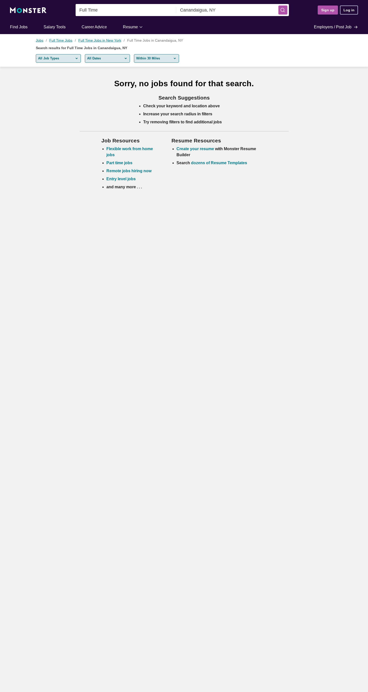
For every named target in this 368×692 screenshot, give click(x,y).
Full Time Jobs (60, 40)
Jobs (39, 40)
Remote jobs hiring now (128, 171)
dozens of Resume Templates (219, 163)
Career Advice (94, 27)
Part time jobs (119, 163)
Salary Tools (55, 27)
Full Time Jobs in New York (99, 40)
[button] (282, 10)
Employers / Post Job (332, 27)
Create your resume (195, 149)
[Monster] (28, 10)
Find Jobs (19, 27)
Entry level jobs (121, 179)
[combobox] (126, 10)
